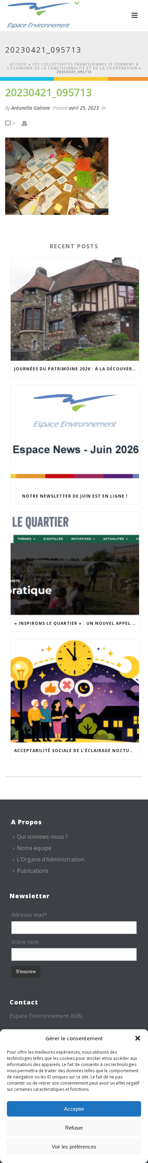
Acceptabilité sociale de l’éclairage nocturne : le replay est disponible (76, 750)
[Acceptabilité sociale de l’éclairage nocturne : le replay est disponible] (75, 690)
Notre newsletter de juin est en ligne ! (75, 496)
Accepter (74, 1109)
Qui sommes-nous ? (42, 836)
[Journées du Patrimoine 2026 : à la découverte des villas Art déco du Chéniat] (75, 309)
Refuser (74, 1128)
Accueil (18, 64)
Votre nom (25, 942)
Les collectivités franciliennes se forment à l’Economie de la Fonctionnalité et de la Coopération (73, 66)
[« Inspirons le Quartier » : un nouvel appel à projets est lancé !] (75, 563)
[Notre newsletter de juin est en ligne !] (75, 436)
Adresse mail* (29, 915)
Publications (33, 870)
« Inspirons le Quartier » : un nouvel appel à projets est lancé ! (76, 623)
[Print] (28, 123)
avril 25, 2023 (84, 108)
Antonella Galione (30, 108)
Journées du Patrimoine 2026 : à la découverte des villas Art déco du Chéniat (76, 369)
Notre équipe (34, 848)
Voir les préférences (74, 1147)
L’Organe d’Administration (50, 859)
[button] (137, 1038)
